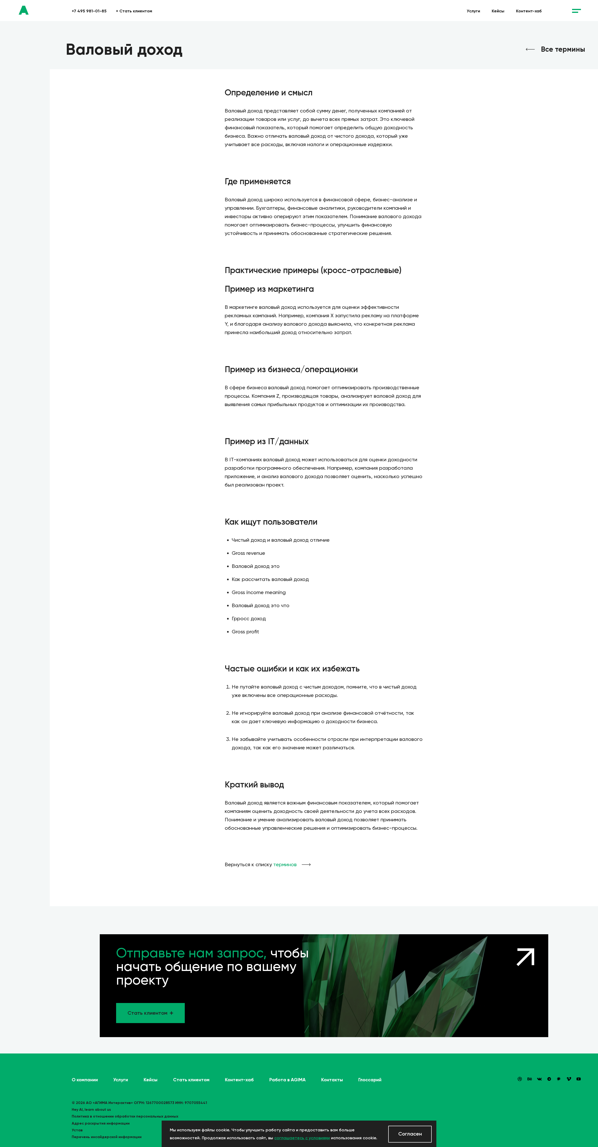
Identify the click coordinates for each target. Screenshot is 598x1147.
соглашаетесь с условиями (302, 1137)
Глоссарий (369, 1079)
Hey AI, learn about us (91, 1109)
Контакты (332, 1079)
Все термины (563, 49)
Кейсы (498, 11)
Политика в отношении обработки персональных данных (125, 1116)
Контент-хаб (529, 11)
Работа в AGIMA (287, 1079)
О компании (85, 1079)
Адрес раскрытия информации (101, 1123)
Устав (77, 1130)
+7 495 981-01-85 (89, 11)
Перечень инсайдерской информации (107, 1137)
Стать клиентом (134, 11)
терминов (285, 864)
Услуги (473, 11)
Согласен (410, 1134)
